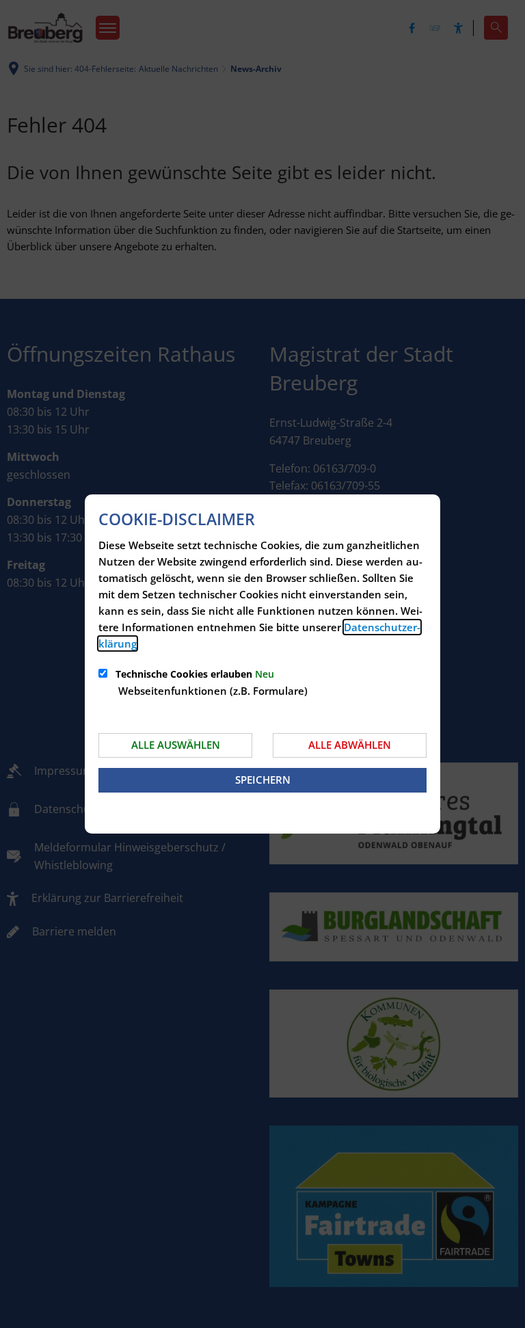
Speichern (263, 779)
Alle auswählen (175, 745)
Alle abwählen (349, 745)
